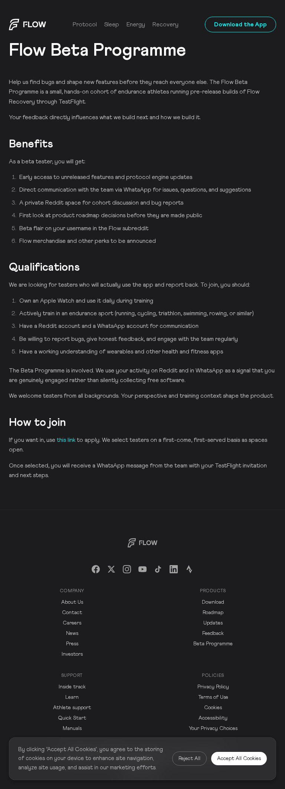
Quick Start (72, 718)
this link (66, 440)
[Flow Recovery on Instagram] (127, 569)
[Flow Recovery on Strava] (189, 569)
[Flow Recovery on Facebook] (96, 569)
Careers (72, 623)
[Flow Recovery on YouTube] (142, 569)
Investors (72, 654)
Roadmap (213, 612)
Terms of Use (213, 697)
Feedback (213, 633)
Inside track (72, 686)
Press (72, 643)
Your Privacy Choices (213, 728)
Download (213, 602)
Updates (213, 623)
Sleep (111, 24)
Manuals (72, 728)
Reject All (189, 758)
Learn (72, 697)
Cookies (213, 707)
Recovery (165, 24)
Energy (136, 24)
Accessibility (213, 718)
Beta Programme (213, 643)
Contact (72, 612)
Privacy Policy (213, 686)
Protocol (85, 24)
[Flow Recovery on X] (111, 569)
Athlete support (72, 707)
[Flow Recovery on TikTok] (158, 569)
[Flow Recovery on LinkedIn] (174, 569)
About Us (72, 602)
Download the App (240, 24)
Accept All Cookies (239, 758)
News (72, 633)
